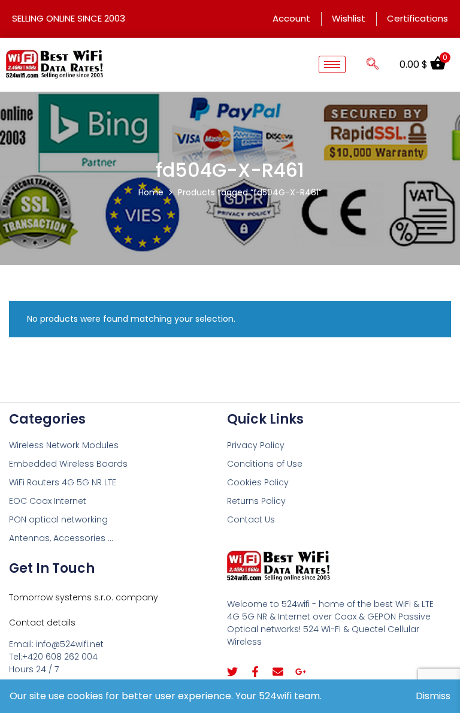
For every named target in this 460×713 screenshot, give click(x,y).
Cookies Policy (258, 482)
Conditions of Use (264, 464)
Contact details (42, 623)
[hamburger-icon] (332, 64)
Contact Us (251, 519)
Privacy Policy (256, 445)
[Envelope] (278, 671)
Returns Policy (256, 501)
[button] (373, 65)
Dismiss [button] (433, 696)
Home (151, 192)
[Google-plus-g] (300, 671)
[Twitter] (232, 671)
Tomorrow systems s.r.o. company (83, 597)
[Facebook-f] (255, 671)
